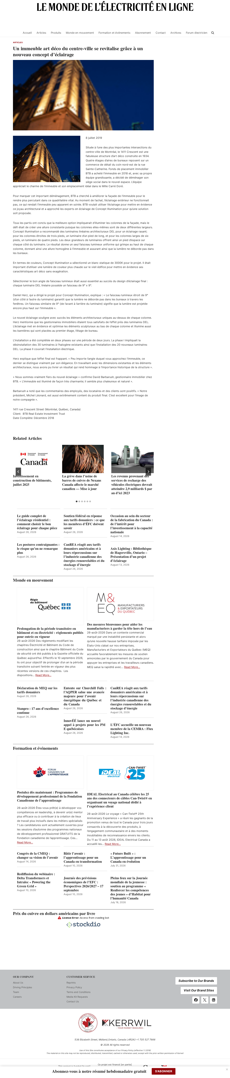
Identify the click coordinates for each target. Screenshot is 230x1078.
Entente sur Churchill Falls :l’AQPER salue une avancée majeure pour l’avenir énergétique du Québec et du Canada (85, 696)
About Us (18, 982)
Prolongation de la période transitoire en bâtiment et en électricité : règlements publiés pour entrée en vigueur (50, 633)
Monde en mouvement (80, 32)
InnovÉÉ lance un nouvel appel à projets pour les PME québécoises (84, 725)
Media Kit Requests (77, 996)
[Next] (148, 472)
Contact (161, 32)
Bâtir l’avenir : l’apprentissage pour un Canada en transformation (83, 857)
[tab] (76, 501)
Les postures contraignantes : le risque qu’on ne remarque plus (38, 549)
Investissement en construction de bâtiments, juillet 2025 (32, 480)
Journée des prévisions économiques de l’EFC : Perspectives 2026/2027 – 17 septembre (83, 884)
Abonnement (143, 32)
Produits (56, 32)
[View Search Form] (213, 33)
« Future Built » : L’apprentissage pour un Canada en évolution (128, 857)
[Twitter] (204, 1000)
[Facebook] (195, 1000)
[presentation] (34, 459)
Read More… (43, 675)
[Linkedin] (213, 1000)
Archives (175, 32)
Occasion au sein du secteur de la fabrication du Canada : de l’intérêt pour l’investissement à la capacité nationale (131, 524)
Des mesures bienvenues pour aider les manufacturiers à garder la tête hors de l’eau (119, 626)
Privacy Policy (74, 987)
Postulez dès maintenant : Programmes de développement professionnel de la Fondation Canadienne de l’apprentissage (49, 796)
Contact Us (73, 1001)
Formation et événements (114, 32)
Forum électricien (196, 32)
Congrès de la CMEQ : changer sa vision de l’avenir (37, 855)
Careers (17, 996)
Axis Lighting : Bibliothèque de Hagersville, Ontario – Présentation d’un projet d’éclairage (131, 555)
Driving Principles (22, 987)
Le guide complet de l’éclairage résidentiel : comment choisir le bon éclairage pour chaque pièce (37, 522)
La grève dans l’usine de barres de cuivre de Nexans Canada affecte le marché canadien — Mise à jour (81, 482)
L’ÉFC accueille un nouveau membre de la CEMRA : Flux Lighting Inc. (131, 729)
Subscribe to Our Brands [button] (196, 980)
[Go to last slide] (18, 472)
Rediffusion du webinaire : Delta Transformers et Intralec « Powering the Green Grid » (36, 880)
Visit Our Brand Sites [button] (199, 990)
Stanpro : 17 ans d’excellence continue (38, 711)
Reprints (71, 982)
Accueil (27, 32)
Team (16, 992)
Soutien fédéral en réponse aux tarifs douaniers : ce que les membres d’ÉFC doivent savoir (84, 522)
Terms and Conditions (78, 992)
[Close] (227, 1069)
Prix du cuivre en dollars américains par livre (54, 913)
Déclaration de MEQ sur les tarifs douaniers (37, 690)
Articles (41, 32)
